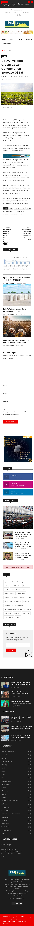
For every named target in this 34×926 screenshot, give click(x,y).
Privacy (5, 921)
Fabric (18, 590)
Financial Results (9, 593)
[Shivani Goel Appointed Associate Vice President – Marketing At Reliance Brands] (5, 694)
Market (22, 597)
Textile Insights (7, 77)
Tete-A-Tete (8, 613)
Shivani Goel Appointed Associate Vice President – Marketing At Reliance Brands (21, 693)
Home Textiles (21, 593)
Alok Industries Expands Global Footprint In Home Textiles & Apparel (23, 534)
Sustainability (19, 605)
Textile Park (17, 613)
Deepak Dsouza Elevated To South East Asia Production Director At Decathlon (20, 684)
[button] (29, 2)
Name (5, 385)
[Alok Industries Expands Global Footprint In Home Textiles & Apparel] (8, 535)
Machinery (15, 597)
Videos (27, 39)
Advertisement (12, 921)
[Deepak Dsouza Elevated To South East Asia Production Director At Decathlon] (5, 685)
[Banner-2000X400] (17, 157)
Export (12, 590)
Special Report (9, 605)
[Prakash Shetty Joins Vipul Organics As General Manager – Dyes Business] (5, 703)
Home (4, 39)
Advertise (16, 12)
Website (5, 401)
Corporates (23, 582)
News (11, 39)
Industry (8, 516)
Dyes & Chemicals (16, 586)
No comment (7, 79)
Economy (26, 586)
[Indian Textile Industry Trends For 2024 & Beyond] (5, 719)
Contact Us (26, 12)
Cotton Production (20, 208)
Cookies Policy (21, 921)
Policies (29, 597)
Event (6, 590)
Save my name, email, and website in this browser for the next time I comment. (16, 413)
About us (7, 12)
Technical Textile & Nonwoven (13, 609)
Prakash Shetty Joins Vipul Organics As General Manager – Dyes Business (22, 703)
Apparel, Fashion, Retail (11, 582)
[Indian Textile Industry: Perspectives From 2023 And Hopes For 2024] (8, 556)
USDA (21, 214)
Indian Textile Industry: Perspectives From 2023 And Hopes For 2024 (23, 555)
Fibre (23, 590)
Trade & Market (9, 617)
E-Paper (19, 39)
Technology (27, 609)
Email (5, 393)
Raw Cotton (14, 214)
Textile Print (26, 613)
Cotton (10, 50)
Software (26, 601)
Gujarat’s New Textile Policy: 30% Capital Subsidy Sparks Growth (23, 544)
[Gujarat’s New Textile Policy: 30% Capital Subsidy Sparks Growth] (8, 546)
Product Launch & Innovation (13, 601)
